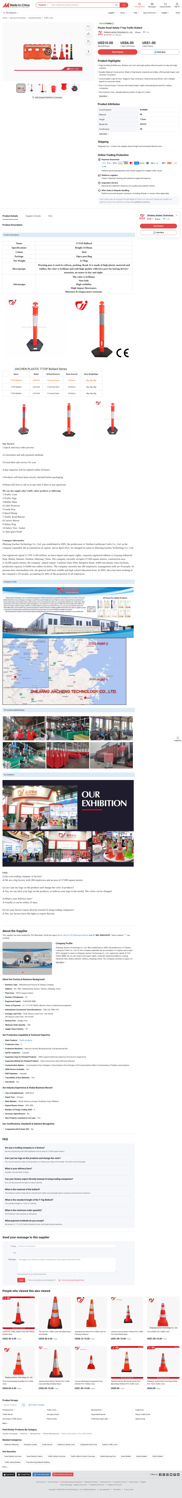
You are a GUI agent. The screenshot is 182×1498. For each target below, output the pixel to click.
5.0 (150, 219)
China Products (53, 1482)
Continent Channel (120, 1482)
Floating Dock (7, 1410)
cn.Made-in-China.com (114, 1485)
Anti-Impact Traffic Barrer (12, 1419)
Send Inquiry (117, 52)
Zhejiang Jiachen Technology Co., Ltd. (118, 32)
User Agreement (104, 1489)
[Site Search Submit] (124, 5)
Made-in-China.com (80, 1485)
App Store (9, 1474)
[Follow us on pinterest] (174, 1474)
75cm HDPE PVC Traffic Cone (158, 1331)
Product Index (133, 1482)
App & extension (149, 13)
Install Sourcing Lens (64, 1474)
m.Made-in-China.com (97, 1485)
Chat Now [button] (161, 52)
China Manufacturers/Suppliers (71, 1482)
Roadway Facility (30, 1444)
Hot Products (40, 1482)
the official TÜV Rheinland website (74, 935)
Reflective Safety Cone (66, 1444)
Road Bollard (126, 1456)
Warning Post (96, 1410)
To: (15, 1253)
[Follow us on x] (164, 1474)
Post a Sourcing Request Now (71, 1280)
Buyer (122, 13)
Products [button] (42, 5)
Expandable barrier (98, 1414)
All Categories (11, 13)
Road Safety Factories (12, 1456)
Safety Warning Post (108, 1456)
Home (4, 18)
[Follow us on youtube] (171, 1474)
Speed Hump (140, 1419)
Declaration (117, 1489)
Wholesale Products (91, 1482)
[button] (116, 5)
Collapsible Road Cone (88, 1444)
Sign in (177, 6)
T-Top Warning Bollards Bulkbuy (38, 1462)
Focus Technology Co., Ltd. (74, 1489)
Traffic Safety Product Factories (83, 1456)
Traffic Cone (48, 18)
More (4, 1467)
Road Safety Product (35, 1456)
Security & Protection (18, 18)
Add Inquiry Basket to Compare (48, 97)
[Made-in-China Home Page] (15, 5)
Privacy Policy (129, 1489)
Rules (178, 13)
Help (135, 13)
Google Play (24, 1474)
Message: (12, 1259)
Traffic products (25, 1040)
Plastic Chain (52, 1419)
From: (14, 1246)
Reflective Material (11, 1444)
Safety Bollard (141, 1456)
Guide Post (139, 1410)
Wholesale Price (105, 1482)
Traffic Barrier (7, 1414)
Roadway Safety (35, 18)
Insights (143, 1482)
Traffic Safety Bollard (12, 1462)
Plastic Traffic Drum (142, 1414)
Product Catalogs (37, 1405)
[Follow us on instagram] (167, 1474)
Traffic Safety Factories (56, 1456)
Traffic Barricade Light (99, 1419)
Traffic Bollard (157, 1456)
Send (21, 1280)
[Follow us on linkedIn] (178, 1474)
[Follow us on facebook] (160, 1474)
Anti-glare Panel (53, 1414)
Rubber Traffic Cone (109, 1444)
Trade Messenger (42, 1474)
